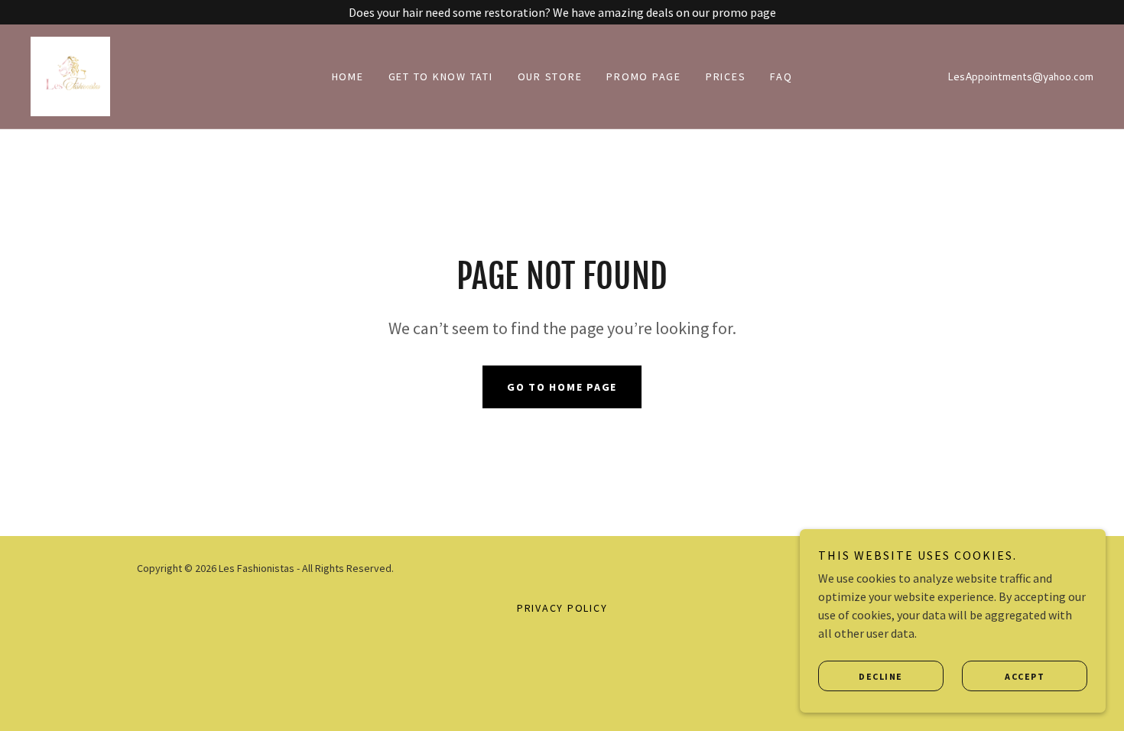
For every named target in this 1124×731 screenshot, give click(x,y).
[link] (70, 75)
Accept (1024, 676)
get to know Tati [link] (440, 76)
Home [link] (348, 76)
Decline (881, 676)
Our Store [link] (550, 76)
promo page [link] (643, 76)
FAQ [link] (781, 76)
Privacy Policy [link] (562, 608)
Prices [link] (726, 76)
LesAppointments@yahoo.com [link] (1020, 76)
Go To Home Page (562, 387)
